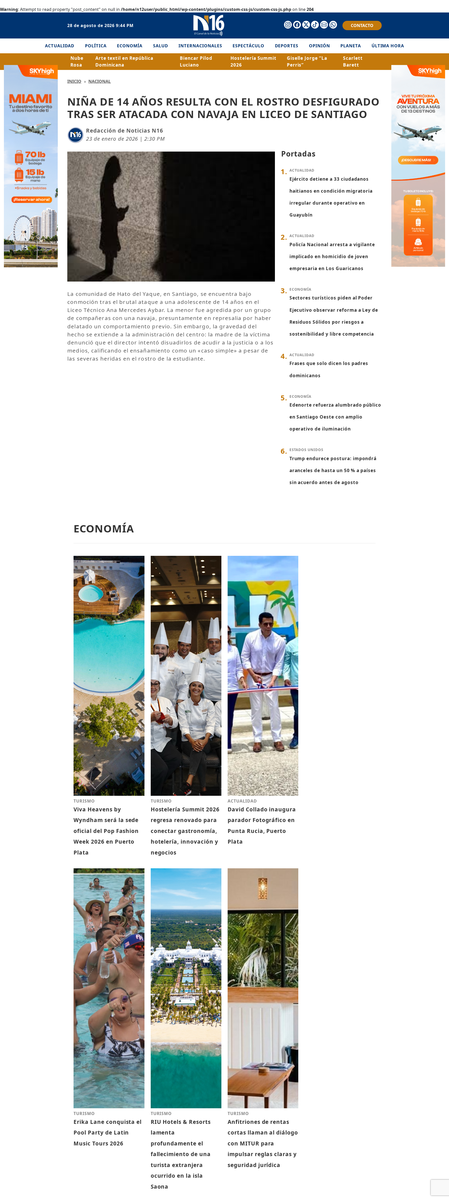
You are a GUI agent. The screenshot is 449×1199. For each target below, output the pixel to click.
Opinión (319, 46)
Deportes (287, 46)
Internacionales (200, 46)
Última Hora (388, 46)
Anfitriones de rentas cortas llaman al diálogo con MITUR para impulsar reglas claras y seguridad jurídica (263, 1143)
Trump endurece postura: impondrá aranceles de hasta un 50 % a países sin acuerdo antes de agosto (333, 470)
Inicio (74, 81)
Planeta (350, 46)
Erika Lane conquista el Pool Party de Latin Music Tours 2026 (108, 1132)
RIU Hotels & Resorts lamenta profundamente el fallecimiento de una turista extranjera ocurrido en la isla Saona (181, 1154)
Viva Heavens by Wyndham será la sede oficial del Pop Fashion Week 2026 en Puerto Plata (106, 831)
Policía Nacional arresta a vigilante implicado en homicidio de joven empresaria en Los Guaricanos (332, 256)
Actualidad (60, 46)
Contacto (362, 25)
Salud (160, 46)
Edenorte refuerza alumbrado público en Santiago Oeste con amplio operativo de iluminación (335, 417)
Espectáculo (248, 46)
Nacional (99, 81)
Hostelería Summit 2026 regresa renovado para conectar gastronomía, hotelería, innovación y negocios (185, 831)
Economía (129, 46)
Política (96, 46)
